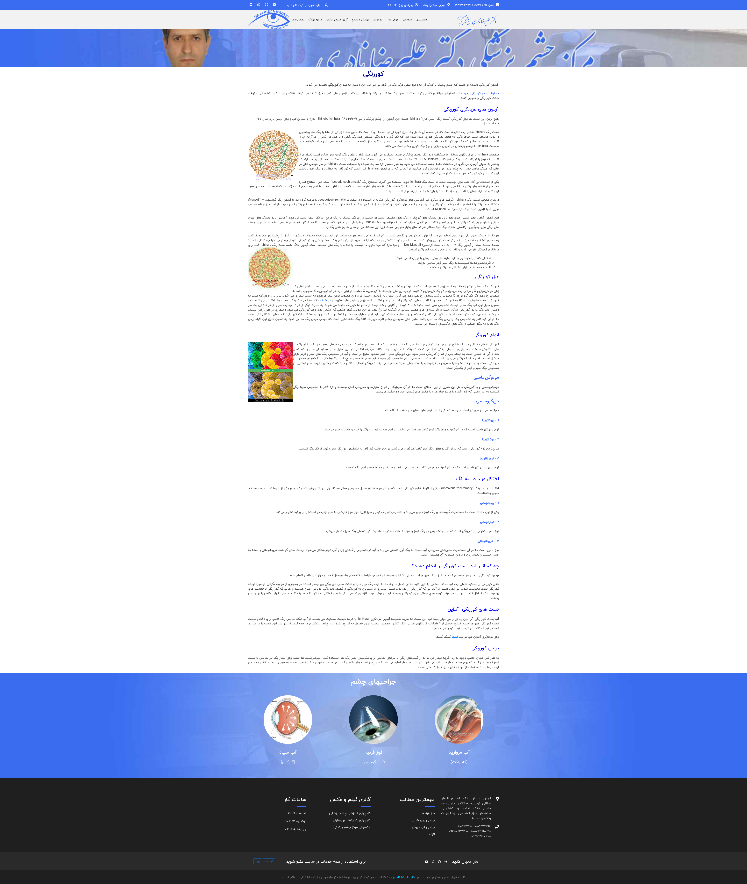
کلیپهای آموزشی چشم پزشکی (350, 813)
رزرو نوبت (378, 19)
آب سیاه (289, 752)
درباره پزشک (315, 19)
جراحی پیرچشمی (423, 820)
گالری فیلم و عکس (337, 19)
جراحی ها (393, 19)
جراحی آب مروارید (422, 827)
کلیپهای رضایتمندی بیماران (352, 820)
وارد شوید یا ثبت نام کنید (303, 5)
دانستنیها (421, 19)
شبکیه (322, 300)
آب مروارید (460, 752)
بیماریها (407, 19)
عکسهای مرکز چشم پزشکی (352, 827)
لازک (432, 834)
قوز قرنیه (375, 752)
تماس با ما (298, 19)
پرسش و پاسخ (360, 19)
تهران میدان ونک (434, 5)
